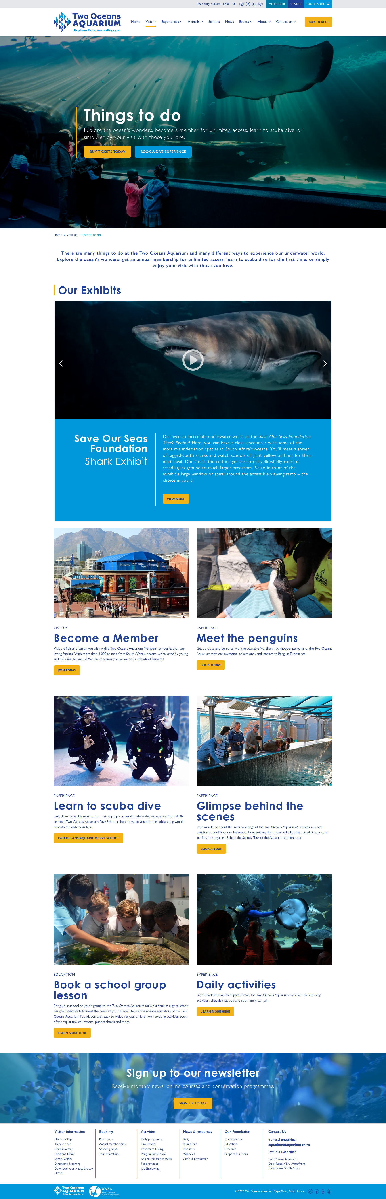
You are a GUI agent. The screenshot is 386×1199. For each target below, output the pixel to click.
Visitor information (70, 1131)
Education (64, 974)
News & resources (197, 1131)
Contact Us (284, 1131)
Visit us (60, 628)
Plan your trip (63, 1139)
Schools (214, 21)
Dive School (148, 1144)
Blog (187, 1139)
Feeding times (149, 1164)
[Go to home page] (87, 22)
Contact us (284, 21)
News (229, 21)
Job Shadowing (150, 1168)
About (262, 21)
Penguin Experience (153, 1154)
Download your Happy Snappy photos (74, 1170)
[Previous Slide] (61, 363)
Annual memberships (112, 1144)
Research (230, 1149)
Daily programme (152, 1139)
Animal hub (190, 1144)
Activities (148, 1131)
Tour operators (108, 1154)
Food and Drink (64, 1154)
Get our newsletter (195, 1159)
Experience (207, 628)
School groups (108, 1149)
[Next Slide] (325, 363)
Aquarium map (64, 1149)
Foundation (316, 4)
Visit (150, 21)
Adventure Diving (152, 1149)
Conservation (233, 1139)
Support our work (236, 1154)
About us (189, 1149)
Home (135, 21)
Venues (296, 4)
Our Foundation (237, 1131)
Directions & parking (67, 1164)
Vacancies (189, 1154)
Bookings (106, 1131)
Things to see (63, 1144)
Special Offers (63, 1159)
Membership (277, 4)
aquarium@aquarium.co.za (289, 1145)
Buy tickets (106, 1139)
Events (244, 21)
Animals (193, 21)
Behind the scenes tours (156, 1159)
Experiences (170, 21)
